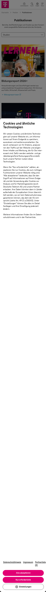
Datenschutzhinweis (12, 562)
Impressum (28, 562)
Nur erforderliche (23, 580)
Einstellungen (25, 586)
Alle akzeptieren (23, 573)
